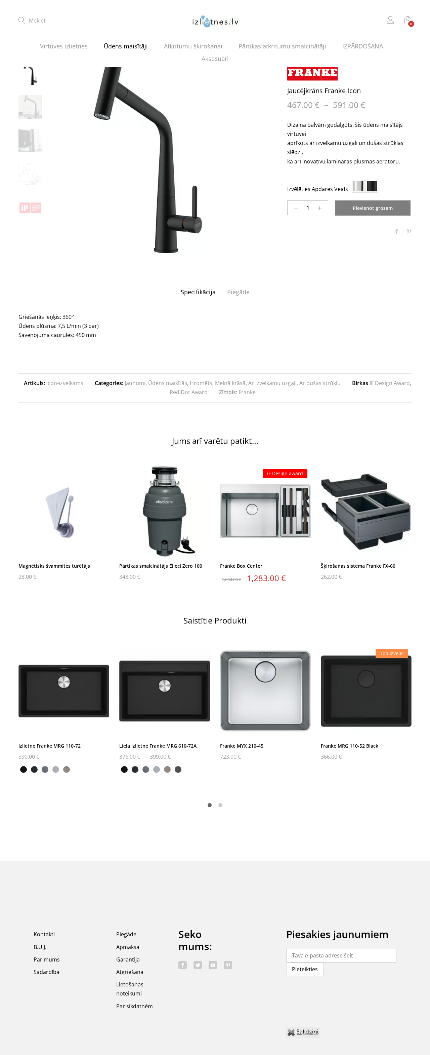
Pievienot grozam (373, 208)
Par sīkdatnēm (134, 1006)
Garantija (128, 959)
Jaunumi (135, 383)
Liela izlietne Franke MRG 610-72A (158, 746)
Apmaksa (127, 947)
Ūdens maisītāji (126, 46)
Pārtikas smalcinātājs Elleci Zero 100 (160, 566)
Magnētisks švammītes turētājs (54, 566)
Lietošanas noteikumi (129, 989)
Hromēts (201, 383)
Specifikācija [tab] (198, 292)
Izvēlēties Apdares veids (317, 189)
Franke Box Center (241, 566)
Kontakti (44, 934)
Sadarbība (46, 972)
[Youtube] (213, 965)
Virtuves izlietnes (64, 46)
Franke (247, 392)
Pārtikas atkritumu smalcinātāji (282, 46)
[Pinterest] (228, 965)
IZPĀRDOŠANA (362, 46)
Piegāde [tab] (238, 292)
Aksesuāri (215, 58)
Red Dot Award (189, 392)
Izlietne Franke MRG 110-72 (49, 746)
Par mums (47, 959)
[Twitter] (198, 965)
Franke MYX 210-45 (241, 746)
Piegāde (126, 934)
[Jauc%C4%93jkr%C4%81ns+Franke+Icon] (409, 231)
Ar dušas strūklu (320, 383)
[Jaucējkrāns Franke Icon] (396, 231)
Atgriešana (129, 972)
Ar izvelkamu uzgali (272, 383)
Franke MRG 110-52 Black (349, 746)
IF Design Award (390, 383)
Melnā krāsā (230, 383)
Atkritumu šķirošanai (193, 46)
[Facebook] (182, 965)
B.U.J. (40, 947)
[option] (148, 157)
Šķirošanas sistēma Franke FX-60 (358, 566)
